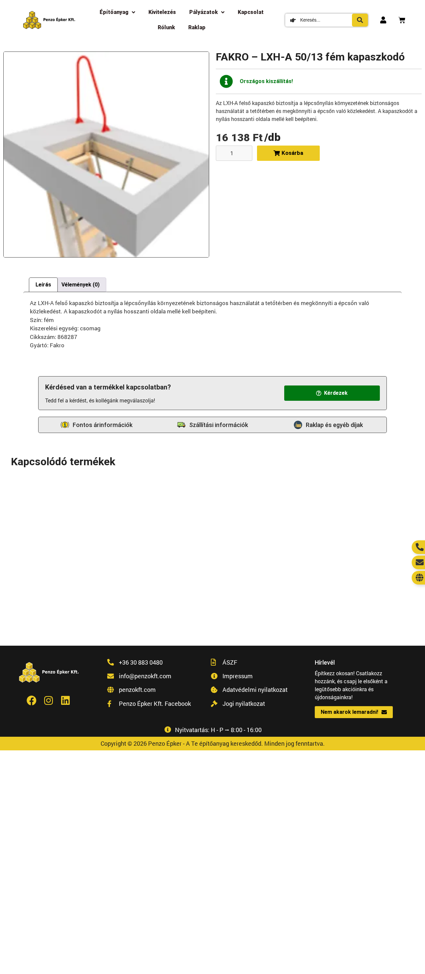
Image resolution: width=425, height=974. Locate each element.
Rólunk (166, 27)
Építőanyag (114, 12)
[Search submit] (360, 20)
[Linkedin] (65, 700)
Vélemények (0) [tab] (80, 284)
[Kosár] (401, 20)
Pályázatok (203, 12)
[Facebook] (32, 700)
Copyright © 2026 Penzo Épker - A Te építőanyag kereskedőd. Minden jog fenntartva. (213, 743)
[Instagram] (48, 700)
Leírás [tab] (43, 284)
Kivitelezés (162, 12)
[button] (332, 393)
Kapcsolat (251, 12)
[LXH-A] (106, 155)
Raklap (197, 27)
